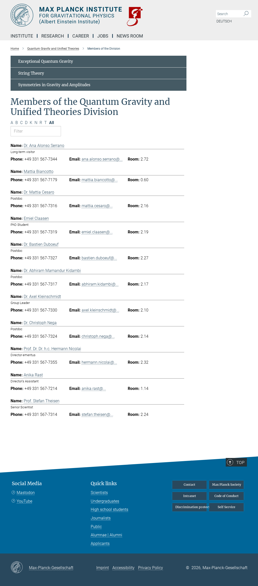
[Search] (246, 13)
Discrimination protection (191, 507)
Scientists (99, 492)
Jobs (102, 36)
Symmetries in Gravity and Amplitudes (54, 84)
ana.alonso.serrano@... (102, 159)
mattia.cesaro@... (97, 205)
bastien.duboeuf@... (99, 258)
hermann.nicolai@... (99, 362)
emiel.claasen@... (97, 232)
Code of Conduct (226, 496)
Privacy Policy (150, 567)
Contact (189, 484)
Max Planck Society (226, 484)
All (51, 122)
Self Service (226, 507)
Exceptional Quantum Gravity (45, 61)
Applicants (100, 543)
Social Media (27, 483)
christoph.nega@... (98, 336)
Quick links (104, 483)
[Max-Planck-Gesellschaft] (20, 568)
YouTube (24, 501)
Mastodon (26, 492)
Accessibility (123, 567)
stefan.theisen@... (97, 414)
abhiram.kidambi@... (100, 284)
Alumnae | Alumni (106, 535)
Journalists (101, 518)
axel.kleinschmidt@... (100, 310)
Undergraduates (105, 501)
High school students (109, 509)
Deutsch (224, 21)
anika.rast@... (94, 388)
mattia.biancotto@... (100, 179)
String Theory (31, 73)
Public (96, 526)
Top (240, 462)
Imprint (102, 567)
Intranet (189, 496)
